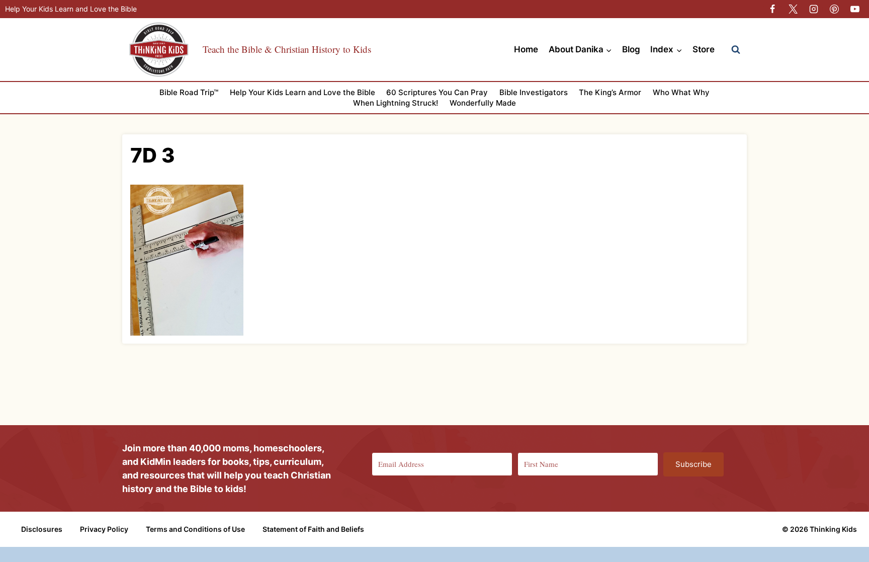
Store (703, 49)
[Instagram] (814, 9)
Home (526, 49)
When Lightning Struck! (395, 103)
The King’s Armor (610, 92)
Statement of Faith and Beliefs (313, 529)
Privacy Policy (104, 529)
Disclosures (41, 529)
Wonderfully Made (483, 103)
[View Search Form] (736, 50)
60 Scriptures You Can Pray (437, 92)
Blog (631, 49)
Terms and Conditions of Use (195, 529)
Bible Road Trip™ (188, 92)
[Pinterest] (834, 9)
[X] (793, 9)
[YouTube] (855, 9)
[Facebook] (772, 9)
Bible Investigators (533, 92)
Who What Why (681, 92)
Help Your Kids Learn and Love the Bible (71, 9)
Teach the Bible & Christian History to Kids (287, 49)
